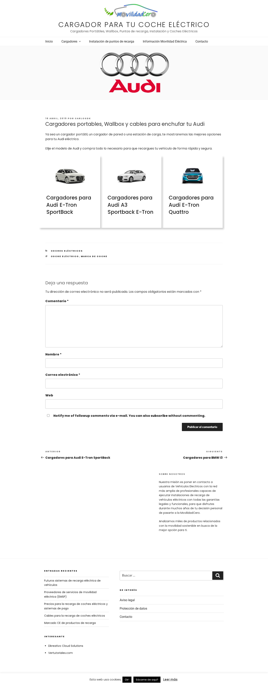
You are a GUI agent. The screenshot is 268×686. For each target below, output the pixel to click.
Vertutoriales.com (60, 653)
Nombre (53, 354)
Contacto (201, 41)
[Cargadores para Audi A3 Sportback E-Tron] (131, 188)
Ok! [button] (127, 679)
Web (49, 395)
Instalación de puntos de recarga (111, 41)
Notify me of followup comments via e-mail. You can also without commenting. (129, 415)
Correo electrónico (62, 374)
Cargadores (69, 41)
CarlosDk (83, 118)
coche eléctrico (65, 256)
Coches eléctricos (67, 250)
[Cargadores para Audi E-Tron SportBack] (70, 188)
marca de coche (94, 256)
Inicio (49, 41)
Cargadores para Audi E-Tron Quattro (191, 205)
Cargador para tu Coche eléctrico (134, 25)
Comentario (57, 301)
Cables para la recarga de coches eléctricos (74, 616)
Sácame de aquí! (147, 679)
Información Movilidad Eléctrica (165, 41)
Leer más (170, 679)
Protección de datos (133, 608)
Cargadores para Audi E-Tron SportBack (68, 205)
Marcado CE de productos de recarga (70, 623)
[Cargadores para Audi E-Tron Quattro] (193, 188)
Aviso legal (127, 600)
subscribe (159, 415)
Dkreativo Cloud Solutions (65, 646)
